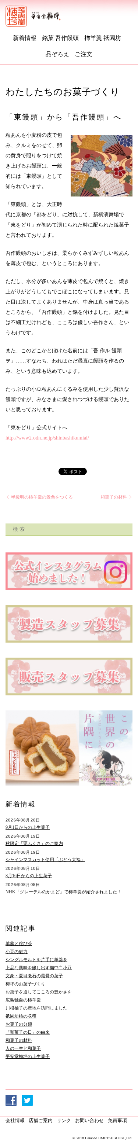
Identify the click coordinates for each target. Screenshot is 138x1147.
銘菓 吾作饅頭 (60, 38)
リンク (64, 1120)
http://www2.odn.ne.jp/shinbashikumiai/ (47, 438)
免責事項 (117, 1120)
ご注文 (83, 54)
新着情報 (24, 38)
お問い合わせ (89, 1120)
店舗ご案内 (41, 1120)
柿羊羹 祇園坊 (102, 38)
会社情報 (15, 1120)
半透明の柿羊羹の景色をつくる (41, 497)
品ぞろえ (57, 54)
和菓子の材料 (114, 497)
